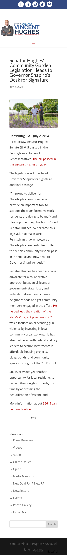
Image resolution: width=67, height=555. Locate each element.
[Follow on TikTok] (42, 4)
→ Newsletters (19, 491)
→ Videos (15, 447)
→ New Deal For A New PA (26, 483)
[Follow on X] (28, 4)
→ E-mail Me (17, 512)
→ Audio (15, 455)
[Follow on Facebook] (21, 4)
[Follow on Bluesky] (49, 4)
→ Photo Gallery (20, 505)
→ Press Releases (21, 440)
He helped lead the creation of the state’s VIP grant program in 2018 (33, 311)
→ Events (15, 498)
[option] (53, 551)
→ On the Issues (20, 462)
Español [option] (52, 552)
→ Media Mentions (22, 476)
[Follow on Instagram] (35, 4)
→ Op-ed (15, 469)
